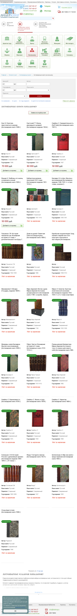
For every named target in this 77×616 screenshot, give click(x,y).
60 (39, 571)
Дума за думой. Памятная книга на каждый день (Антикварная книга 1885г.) (36, 236)
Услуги (54, 2)
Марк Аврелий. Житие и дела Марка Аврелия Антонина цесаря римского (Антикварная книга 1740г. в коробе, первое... (38, 292)
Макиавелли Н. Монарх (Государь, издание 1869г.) (10, 290)
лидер (9, 15)
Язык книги (30, 87)
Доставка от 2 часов (69, 12)
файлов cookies (20, 607)
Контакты (73, 2)
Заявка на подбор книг (38, 113)
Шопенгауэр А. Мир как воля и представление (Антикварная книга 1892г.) (62, 457)
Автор (29, 81)
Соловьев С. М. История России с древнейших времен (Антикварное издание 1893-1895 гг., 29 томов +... (12, 458)
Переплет (5, 93)
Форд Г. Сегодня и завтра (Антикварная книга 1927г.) (36, 456)
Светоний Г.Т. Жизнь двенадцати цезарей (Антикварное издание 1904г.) (37, 125)
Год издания (6, 87)
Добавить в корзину (9, 170)
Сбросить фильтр (69, 101)
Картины (47, 2)
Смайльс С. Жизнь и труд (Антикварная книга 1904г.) (36, 400)
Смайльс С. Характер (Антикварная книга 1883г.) (61, 400)
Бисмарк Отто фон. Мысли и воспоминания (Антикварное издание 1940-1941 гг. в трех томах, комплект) (62, 181)
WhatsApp (47, 11)
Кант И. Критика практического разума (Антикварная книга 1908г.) (11, 125)
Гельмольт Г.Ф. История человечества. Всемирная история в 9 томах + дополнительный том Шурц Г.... (12, 236)
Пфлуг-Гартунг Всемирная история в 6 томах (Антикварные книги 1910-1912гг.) (36, 347)
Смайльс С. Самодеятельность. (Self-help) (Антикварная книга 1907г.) (63, 125)
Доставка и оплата (63, 2)
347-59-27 (30, 6)
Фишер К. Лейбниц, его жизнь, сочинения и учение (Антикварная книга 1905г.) (12, 180)
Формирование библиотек (36, 2)
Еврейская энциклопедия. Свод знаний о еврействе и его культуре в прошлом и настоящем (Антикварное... (63, 236)
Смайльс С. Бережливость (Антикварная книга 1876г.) (11, 400)
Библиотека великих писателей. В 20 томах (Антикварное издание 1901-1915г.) (37, 181)
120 (41, 571)
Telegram (47, 6)
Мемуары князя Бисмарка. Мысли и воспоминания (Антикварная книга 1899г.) (11, 346)
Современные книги (20, 2)
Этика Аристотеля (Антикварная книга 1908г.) (11, 511)
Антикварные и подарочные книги (9, 17)
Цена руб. (5, 81)
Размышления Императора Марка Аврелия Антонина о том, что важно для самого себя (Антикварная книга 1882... (63, 347)
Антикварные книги (7, 2)
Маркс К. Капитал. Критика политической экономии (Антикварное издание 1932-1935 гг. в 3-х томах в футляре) (63, 292)
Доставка (52, 613)
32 (37, 571)
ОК (15, 611)
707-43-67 (30, 9)
